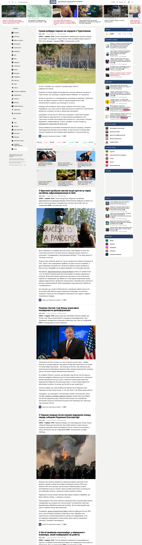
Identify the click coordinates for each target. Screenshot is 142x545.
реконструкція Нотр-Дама (57, 511)
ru (132, 2)
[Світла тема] (9, 2)
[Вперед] (139, 15)
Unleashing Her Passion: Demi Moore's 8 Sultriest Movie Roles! (45, 164)
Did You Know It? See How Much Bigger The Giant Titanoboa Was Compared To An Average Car (65, 183)
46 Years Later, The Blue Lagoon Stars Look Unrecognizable (45, 183)
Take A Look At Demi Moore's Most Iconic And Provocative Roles (65, 164)
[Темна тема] (15, 2)
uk (129, 2)
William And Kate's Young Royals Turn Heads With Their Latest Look (85, 183)
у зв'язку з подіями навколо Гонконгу (58, 396)
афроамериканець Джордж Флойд (61, 272)
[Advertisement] (119, 184)
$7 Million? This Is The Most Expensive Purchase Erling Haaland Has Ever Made (85, 165)
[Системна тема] (12, 2)
